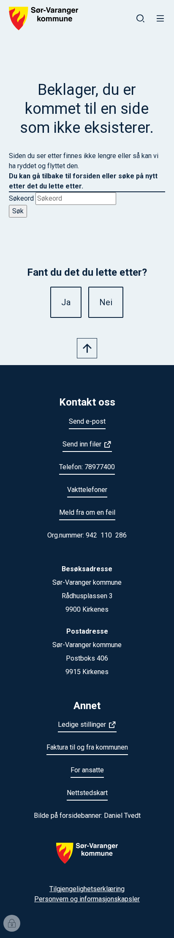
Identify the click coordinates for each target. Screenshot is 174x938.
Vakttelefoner (87, 490)
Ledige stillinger (82, 724)
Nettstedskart (87, 793)
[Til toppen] (87, 348)
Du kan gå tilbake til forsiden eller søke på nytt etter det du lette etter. (83, 181)
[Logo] (87, 858)
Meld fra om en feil (87, 512)
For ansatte (87, 770)
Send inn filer (82, 444)
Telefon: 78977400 (87, 467)
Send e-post (87, 421)
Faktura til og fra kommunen (87, 747)
